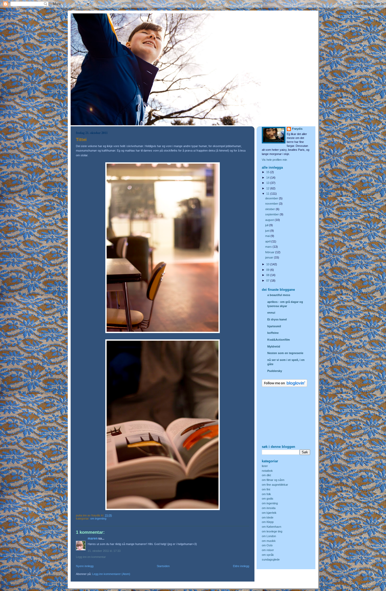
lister (265, 466)
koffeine (273, 332)
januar (269, 257)
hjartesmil (274, 326)
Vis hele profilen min (274, 159)
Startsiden (163, 566)
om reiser (268, 550)
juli (267, 225)
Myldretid (273, 346)
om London (269, 536)
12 (268, 188)
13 (268, 182)
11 (268, 193)
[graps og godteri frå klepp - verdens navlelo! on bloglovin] (284, 385)
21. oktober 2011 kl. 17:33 (104, 550)
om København (271, 526)
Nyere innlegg (84, 566)
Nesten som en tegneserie (285, 353)
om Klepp (268, 521)
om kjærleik (269, 512)
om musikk (269, 540)
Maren (92, 538)
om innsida (268, 508)
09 (268, 269)
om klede (267, 517)
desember (272, 198)
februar (270, 252)
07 (268, 280)
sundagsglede (271, 559)
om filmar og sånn (273, 479)
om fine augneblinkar (275, 484)
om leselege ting (272, 531)
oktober (270, 209)
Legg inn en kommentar (91, 556)
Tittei (81, 139)
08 (268, 275)
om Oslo (267, 545)
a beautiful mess (278, 295)
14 (268, 177)
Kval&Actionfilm (278, 339)
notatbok (267, 470)
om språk (268, 554)
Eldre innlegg (241, 566)
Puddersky (274, 370)
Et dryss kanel (277, 319)
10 (268, 264)
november (272, 203)
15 (268, 172)
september (272, 214)
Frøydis (297, 128)
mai (267, 235)
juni (267, 230)
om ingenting (98, 518)
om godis (267, 498)
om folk (266, 494)
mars (269, 246)
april (268, 241)
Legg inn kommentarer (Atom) (111, 574)
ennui (271, 312)
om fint (266, 489)
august (270, 219)
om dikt (266, 475)
